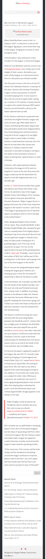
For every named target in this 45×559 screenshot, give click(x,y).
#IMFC (30, 411)
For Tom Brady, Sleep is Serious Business (20, 490)
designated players (14, 69)
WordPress (8, 556)
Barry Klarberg (11, 25)
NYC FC (34, 25)
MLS (29, 25)
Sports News (15, 517)
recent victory (18, 330)
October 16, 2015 (30, 417)
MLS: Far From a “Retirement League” (18, 23)
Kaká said (15, 253)
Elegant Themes (20, 553)
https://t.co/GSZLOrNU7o (17, 411)
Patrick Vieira (34, 360)
